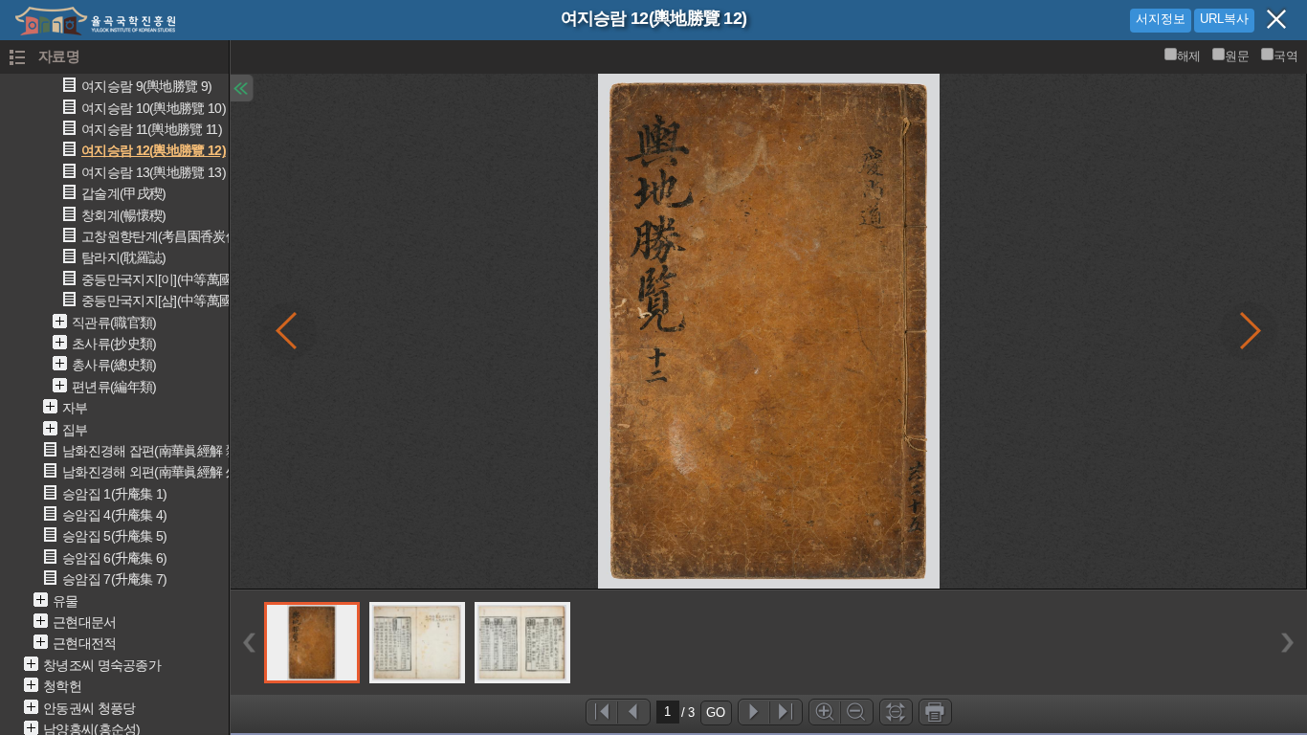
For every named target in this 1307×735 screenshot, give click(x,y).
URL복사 (1224, 18)
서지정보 (1160, 18)
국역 (1285, 56)
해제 (1189, 56)
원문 (1237, 56)
